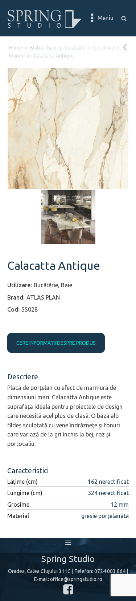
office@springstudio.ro (76, 579)
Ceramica (103, 48)
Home (15, 48)
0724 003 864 (109, 571)
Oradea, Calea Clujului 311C (39, 571)
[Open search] (124, 18)
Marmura (19, 56)
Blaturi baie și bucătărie (58, 48)
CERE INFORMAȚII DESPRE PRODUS (56, 343)
